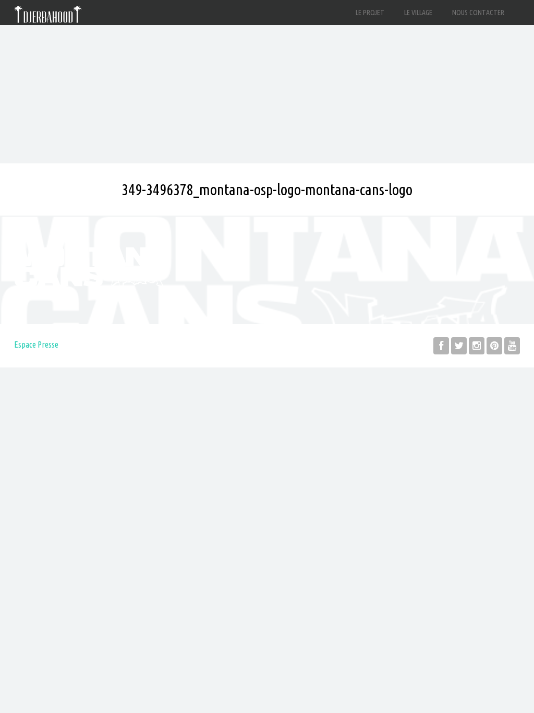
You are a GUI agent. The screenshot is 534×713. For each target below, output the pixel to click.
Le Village (418, 12)
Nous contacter (478, 12)
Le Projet (370, 12)
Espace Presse (36, 344)
